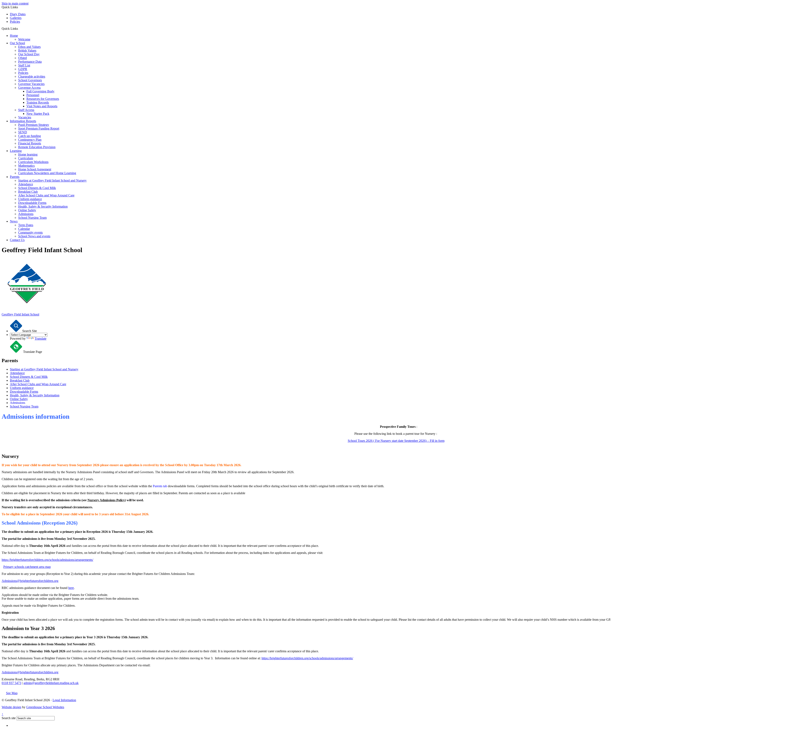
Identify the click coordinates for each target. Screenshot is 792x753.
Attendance (25, 184)
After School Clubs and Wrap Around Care (46, 195)
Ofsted (22, 58)
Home (14, 35)
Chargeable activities (31, 76)
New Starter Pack (37, 113)
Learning (16, 150)
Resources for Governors (42, 98)
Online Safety (27, 210)
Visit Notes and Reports (41, 106)
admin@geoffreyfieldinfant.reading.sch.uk (51, 683)
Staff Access (26, 110)
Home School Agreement (34, 169)
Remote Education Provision (36, 147)
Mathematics (26, 165)
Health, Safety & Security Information (43, 206)
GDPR (22, 69)
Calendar (24, 229)
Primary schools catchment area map (27, 567)
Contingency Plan (29, 139)
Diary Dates (18, 14)
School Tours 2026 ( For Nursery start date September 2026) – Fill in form (396, 440)
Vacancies (24, 117)
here (71, 588)
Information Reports (23, 121)
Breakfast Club (28, 191)
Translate (40, 338)
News (14, 221)
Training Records (37, 102)
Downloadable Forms (32, 203)
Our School (17, 43)
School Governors (30, 80)
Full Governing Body (40, 91)
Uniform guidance (30, 199)
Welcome (24, 39)
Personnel (32, 95)
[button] (19, 28)
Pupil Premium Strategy (33, 124)
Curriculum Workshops (33, 162)
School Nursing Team (32, 217)
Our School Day (29, 54)
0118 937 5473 (11, 683)
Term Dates (25, 225)
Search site (9, 718)
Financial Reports (29, 143)
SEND (22, 132)
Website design (11, 707)
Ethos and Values (29, 46)
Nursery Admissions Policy (106, 500)
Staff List (24, 65)
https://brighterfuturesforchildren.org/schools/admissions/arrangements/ (47, 559)
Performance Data (30, 61)
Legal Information (64, 700)
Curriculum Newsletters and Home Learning (47, 173)
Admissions (25, 214)
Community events (30, 232)
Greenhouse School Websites (45, 707)
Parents (14, 176)
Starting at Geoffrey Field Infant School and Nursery (52, 180)
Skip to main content (15, 3)
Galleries (15, 18)
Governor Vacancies (31, 84)
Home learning (28, 154)
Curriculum (25, 158)
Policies (15, 21)
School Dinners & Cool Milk (37, 188)
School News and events (34, 236)
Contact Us (17, 240)
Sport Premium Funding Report (38, 128)
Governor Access (29, 87)
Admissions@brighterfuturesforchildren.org (30, 581)
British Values (27, 50)
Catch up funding (29, 136)
